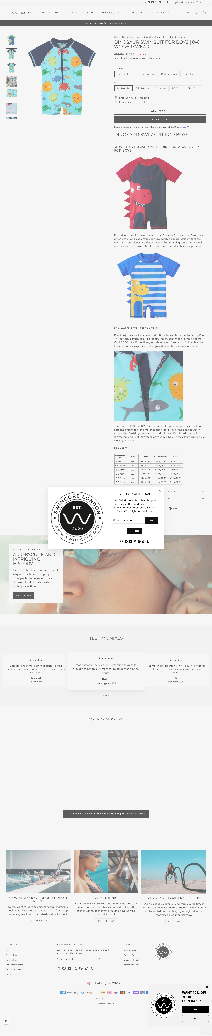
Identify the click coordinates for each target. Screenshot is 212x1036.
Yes (195, 1009)
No (195, 1018)
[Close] (206, 987)
